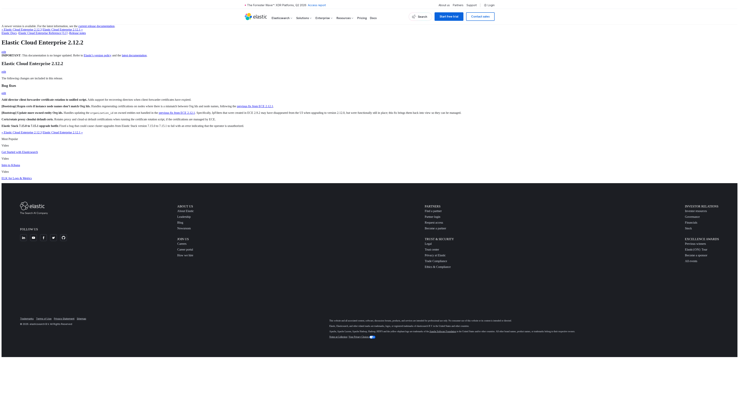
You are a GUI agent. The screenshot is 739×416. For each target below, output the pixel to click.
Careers (181, 243)
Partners (458, 5)
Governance (692, 216)
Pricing (362, 18)
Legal (428, 243)
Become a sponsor (696, 255)
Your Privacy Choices (359, 336)
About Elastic (185, 211)
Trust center (432, 249)
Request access (434, 222)
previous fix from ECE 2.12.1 (255, 106)
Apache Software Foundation (442, 331)
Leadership (184, 216)
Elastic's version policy (97, 55)
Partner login (432, 216)
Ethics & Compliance (438, 266)
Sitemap (81, 318)
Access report (317, 5)
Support (471, 5)
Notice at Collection (338, 336)
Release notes (77, 33)
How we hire (185, 255)
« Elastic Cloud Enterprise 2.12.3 (22, 29)
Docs (373, 18)
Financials (691, 222)
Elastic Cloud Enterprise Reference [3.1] (43, 33)
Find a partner (433, 211)
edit (4, 52)
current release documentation (96, 26)
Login (491, 5)
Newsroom (184, 228)
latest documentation (134, 55)
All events (691, 261)
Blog (180, 222)
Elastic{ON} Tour (696, 249)
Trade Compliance (436, 261)
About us (444, 5)
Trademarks (27, 318)
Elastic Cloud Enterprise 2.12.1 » (63, 29)
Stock (688, 228)
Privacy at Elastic (435, 255)
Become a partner (435, 228)
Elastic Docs (9, 33)
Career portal (185, 249)
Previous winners (695, 243)
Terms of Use (44, 318)
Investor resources (696, 211)
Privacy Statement (64, 318)
